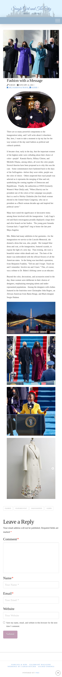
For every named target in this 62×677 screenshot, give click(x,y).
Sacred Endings (46, 666)
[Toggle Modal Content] (58, 20)
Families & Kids (19, 664)
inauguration (36, 508)
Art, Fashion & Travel (18, 88)
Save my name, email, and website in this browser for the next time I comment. (31, 624)
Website (8, 609)
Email (8, 593)
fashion (8, 508)
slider (49, 508)
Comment (11, 539)
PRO (37, 673)
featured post (21, 508)
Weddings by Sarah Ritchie (22, 666)
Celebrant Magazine (40, 664)
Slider (34, 88)
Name (8, 578)
